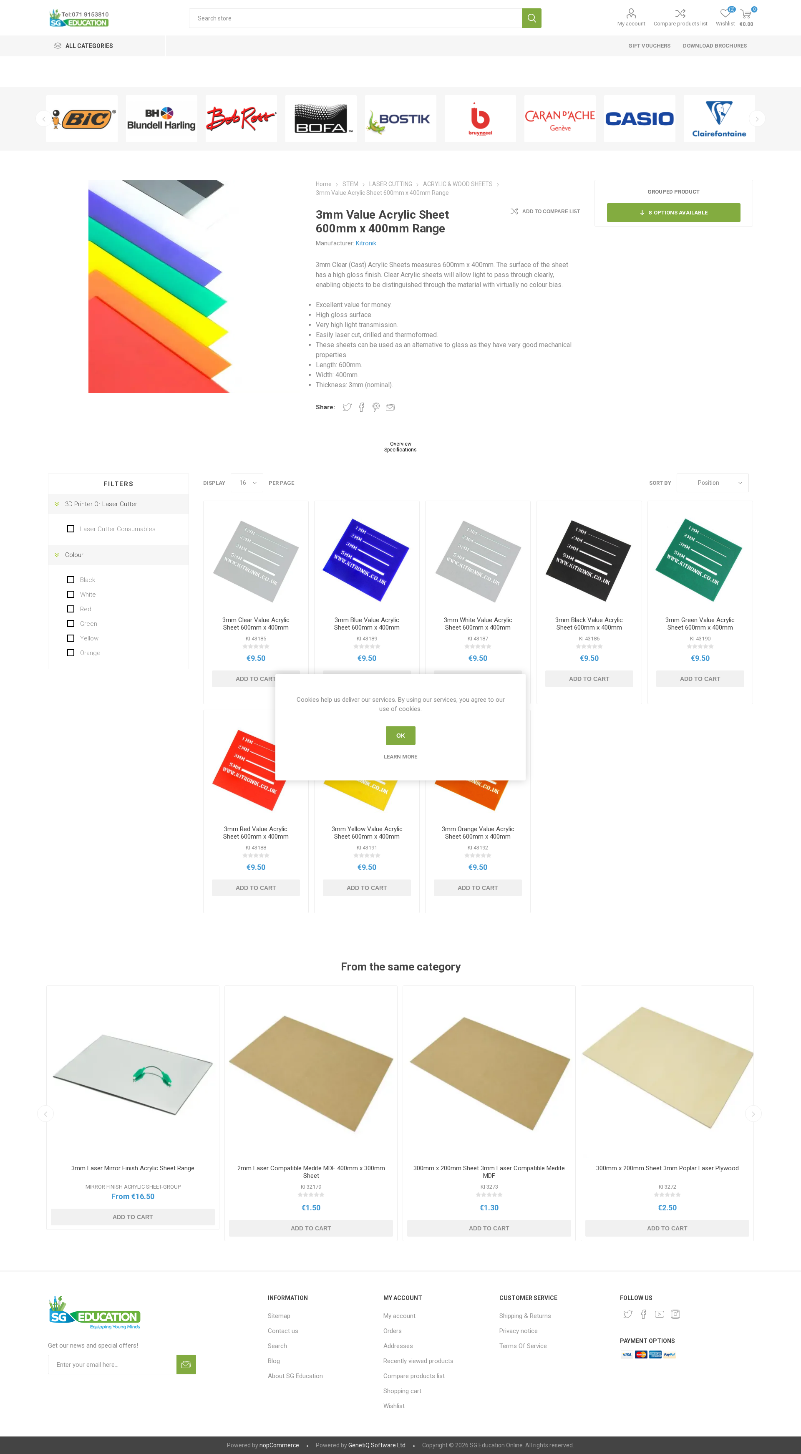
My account (631, 23)
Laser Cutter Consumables (117, 529)
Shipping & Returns (525, 1316)
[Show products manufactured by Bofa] (321, 118)
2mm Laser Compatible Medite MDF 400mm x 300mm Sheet (311, 1171)
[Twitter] (628, 1314)
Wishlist (394, 1406)
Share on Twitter (347, 407)
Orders (392, 1331)
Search (532, 18)
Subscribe (186, 1364)
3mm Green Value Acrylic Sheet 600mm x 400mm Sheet (700, 627)
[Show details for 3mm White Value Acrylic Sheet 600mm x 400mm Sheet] (478, 562)
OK (400, 735)
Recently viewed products (418, 1361)
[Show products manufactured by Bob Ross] (241, 118)
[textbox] (355, 18)
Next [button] (757, 118)
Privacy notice (518, 1331)
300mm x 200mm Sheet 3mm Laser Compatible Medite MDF (489, 1171)
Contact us (283, 1331)
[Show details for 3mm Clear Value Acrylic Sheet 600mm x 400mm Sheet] (256, 562)
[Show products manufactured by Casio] (639, 118)
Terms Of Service (523, 1346)
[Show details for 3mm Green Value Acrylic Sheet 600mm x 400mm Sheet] (700, 562)
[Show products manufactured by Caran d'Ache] (560, 118)
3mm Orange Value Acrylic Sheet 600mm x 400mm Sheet (478, 836)
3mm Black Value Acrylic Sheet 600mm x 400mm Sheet (589, 627)
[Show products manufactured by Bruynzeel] (480, 118)
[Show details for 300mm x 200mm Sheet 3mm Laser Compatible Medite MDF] (489, 1072)
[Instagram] (675, 1314)
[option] (82, 118)
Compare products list (681, 23)
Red (84, 609)
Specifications (400, 450)
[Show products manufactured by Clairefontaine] (719, 118)
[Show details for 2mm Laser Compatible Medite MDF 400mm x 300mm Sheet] (311, 1072)
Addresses (398, 1346)
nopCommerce (279, 1445)
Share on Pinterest (376, 407)
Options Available (678, 212)
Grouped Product (673, 192)
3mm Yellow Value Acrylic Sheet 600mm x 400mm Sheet (367, 836)
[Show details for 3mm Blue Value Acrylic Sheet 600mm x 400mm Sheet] (367, 562)
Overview (400, 444)
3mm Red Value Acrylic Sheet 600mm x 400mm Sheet (256, 836)
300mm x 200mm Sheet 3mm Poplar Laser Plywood (667, 1168)
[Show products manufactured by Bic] (82, 118)
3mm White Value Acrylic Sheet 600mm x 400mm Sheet (478, 627)
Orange (89, 653)
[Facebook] (643, 1314)
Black (86, 580)
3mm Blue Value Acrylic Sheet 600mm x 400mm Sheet (367, 627)
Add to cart (256, 678)
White (87, 594)
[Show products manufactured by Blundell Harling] (161, 118)
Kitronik (366, 243)
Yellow (88, 638)
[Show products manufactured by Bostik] (400, 118)
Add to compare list (551, 211)
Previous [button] (43, 118)
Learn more (400, 756)
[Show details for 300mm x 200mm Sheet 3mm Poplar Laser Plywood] (667, 1072)
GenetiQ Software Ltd (377, 1445)
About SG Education (295, 1376)
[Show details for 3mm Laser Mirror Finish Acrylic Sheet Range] (133, 1072)
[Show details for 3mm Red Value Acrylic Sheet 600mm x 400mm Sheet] (256, 771)
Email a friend (390, 407)
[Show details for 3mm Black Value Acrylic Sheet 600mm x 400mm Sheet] (589, 562)
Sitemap (279, 1316)
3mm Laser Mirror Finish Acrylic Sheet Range (132, 1168)
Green (87, 623)
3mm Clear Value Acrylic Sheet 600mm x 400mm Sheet (256, 627)
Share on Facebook (361, 407)
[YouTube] (659, 1314)
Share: (325, 407)
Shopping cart (402, 1391)
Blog (274, 1361)
